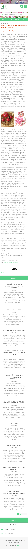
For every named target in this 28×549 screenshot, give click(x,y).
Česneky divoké (14, 423)
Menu (25, 6)
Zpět (2, 272)
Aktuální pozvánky (14, 445)
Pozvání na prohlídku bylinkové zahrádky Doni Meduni (14, 286)
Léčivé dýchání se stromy (14, 310)
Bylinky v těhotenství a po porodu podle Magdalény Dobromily (14, 377)
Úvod (2, 14)
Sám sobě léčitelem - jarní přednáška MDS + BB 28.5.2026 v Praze (14, 353)
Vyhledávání (21, 6)
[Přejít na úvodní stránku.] (14, 8)
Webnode (19, 545)
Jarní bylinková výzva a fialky (14, 330)
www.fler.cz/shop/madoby (11, 262)
